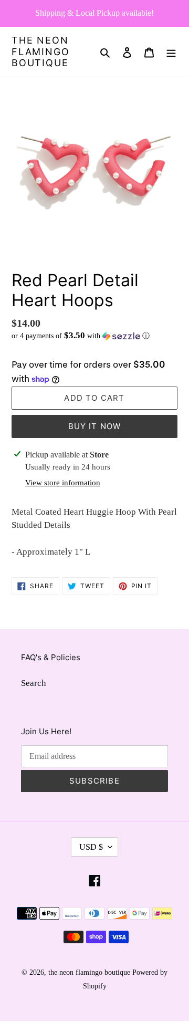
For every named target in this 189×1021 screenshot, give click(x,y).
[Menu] (171, 52)
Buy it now (94, 426)
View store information (62, 482)
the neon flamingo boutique (40, 51)
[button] (81, 336)
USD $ (91, 846)
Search (33, 683)
